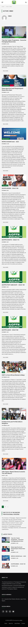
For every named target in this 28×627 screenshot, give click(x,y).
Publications (5, 185)
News (3, 372)
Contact (23, 623)
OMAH (10, 16)
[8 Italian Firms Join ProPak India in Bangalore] (14, 414)
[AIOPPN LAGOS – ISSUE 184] (14, 322)
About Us (11, 623)
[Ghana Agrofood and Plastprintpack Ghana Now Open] (14, 81)
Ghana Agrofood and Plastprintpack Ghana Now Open (18, 548)
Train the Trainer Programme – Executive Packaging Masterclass (14, 41)
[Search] (26, 2)
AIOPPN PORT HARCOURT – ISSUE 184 (13, 285)
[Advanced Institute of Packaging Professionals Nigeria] (14, 2)
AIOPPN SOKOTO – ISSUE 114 (10, 240)
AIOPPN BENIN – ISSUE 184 (10, 188)
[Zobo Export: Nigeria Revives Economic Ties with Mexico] (14, 464)
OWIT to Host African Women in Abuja (13, 375)
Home (6, 623)
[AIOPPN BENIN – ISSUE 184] (14, 180)
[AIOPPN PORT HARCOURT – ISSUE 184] (14, 277)
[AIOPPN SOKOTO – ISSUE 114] (14, 232)
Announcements (5, 37)
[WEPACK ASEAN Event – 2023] (14, 134)
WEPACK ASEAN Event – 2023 (10, 142)
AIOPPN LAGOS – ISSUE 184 (10, 330)
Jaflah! (20, 620)
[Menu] (2, 2)
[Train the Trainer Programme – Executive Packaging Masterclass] (14, 32)
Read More (5, 70)
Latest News (17, 623)
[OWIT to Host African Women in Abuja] (14, 367)
